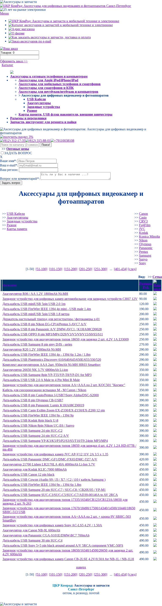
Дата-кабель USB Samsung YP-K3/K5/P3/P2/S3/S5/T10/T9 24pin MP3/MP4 (55, 441)
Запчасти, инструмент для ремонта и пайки (43, 122)
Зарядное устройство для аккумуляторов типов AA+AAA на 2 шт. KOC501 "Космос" (64, 385)
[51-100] (41, 269)
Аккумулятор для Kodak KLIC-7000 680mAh (35, 469)
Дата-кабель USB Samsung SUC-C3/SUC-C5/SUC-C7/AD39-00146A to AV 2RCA (60, 495)
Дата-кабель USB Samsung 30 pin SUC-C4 (32, 540)
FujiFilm (144, 225)
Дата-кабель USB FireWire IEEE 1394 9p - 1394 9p (38, 415)
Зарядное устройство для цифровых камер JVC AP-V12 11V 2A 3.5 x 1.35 (55, 454)
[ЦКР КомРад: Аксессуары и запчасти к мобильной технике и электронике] (65, 5)
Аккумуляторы (39, 103)
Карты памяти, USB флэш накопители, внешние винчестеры (65, 114)
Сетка (157, 277)
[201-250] (85, 269)
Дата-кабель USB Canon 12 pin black (28, 474)
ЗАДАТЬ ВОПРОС (18, 153)
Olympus (145, 244)
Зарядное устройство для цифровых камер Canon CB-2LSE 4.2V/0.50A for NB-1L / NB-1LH (68, 559)
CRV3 (143, 221)
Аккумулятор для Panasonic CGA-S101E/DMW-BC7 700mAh (46, 535)
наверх (81, 567)
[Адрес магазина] (21, 29)
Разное (32, 110)
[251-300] (100, 269)
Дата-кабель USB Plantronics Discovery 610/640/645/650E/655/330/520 (52, 359)
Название (10, 285)
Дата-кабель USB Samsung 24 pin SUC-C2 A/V (36, 435)
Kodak (143, 232)
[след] (132, 269)
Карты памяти (17, 229)
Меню (4, 13)
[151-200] (70, 269)
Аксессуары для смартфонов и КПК (46, 88)
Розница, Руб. (146, 285)
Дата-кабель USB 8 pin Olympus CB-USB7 (33, 400)
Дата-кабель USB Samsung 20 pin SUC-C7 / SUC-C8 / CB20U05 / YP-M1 (54, 490)
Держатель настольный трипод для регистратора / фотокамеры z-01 (51, 319)
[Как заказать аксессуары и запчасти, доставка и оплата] (49, 37)
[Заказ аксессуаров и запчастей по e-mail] (29, 41)
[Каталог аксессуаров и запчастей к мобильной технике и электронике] (60, 25)
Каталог (7, 65)
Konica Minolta (149, 236)
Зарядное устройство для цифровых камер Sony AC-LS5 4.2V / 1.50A (52, 525)
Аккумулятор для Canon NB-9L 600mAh (31, 530)
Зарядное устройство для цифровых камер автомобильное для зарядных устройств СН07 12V (70, 299)
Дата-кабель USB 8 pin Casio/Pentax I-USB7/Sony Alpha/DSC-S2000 (51, 395)
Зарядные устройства (43, 107)
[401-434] (120, 269)
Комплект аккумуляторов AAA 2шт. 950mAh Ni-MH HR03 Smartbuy (52, 364)
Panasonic (146, 248)
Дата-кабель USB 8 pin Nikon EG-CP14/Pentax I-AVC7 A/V (44, 324)
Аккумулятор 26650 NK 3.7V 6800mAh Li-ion (35, 370)
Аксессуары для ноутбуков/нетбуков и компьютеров (58, 91)
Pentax (143, 251)
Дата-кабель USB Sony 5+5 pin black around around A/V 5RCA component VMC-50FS (63, 545)
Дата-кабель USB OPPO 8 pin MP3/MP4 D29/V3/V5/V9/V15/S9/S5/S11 (53, 334)
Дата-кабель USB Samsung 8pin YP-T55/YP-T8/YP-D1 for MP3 (47, 375)
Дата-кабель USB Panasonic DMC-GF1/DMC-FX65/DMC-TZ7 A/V (50, 459)
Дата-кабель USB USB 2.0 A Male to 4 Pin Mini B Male (41, 380)
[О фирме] (16, 33)
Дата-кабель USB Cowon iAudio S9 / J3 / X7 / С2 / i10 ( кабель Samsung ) (54, 479)
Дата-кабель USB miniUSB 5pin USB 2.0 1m (34, 304)
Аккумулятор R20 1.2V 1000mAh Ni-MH (32, 349)
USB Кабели (36, 99)
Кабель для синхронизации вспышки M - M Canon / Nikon (44, 390)
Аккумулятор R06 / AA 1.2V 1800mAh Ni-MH (35, 294)
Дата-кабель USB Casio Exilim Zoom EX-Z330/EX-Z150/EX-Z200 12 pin (54, 410)
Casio (143, 217)
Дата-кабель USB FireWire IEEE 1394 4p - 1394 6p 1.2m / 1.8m (46, 354)
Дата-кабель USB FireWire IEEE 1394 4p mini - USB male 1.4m (47, 309)
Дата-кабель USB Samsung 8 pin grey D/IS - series (37, 344)
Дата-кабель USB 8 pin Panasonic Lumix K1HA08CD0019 (43, 405)
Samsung (145, 255)
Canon (143, 213)
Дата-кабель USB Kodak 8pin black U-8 (30, 420)
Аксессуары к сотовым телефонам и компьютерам (49, 76)
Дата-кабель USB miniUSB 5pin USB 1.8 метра (36, 314)
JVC (142, 229)
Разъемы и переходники (28, 118)
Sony (142, 263)
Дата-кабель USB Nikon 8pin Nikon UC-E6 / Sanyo (38, 425)
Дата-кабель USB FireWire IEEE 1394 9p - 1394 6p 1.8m (42, 484)
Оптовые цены (17, 149)
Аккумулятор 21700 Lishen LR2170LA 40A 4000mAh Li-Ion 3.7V (49, 464)
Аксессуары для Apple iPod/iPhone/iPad (48, 80)
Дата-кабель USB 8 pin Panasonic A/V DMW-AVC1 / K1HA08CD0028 (52, 329)
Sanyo (143, 259)
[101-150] (55, 269)
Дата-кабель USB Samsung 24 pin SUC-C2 (32, 430)
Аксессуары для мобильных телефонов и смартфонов (60, 84)
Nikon (143, 240)
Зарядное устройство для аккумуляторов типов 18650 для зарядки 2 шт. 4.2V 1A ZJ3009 (66, 339)
